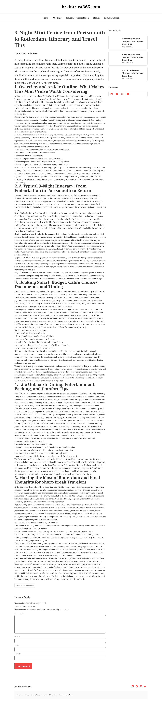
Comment (18, 613)
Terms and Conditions (66, 695)
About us (57, 17)
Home (45, 17)
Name (17, 637)
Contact (26, 695)
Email (17, 645)
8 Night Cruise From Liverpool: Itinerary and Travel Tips (133, 73)
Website (17, 654)
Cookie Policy (35, 695)
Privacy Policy (53, 695)
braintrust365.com (23, 686)
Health (96, 17)
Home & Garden (111, 17)
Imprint (44, 695)
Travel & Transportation (77, 17)
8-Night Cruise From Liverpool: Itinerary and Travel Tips (133, 41)
